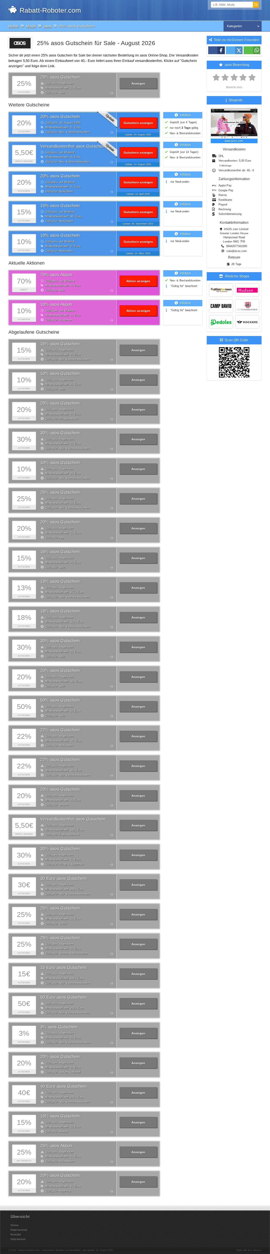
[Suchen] (256, 5)
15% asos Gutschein (60, 205)
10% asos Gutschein (60, 235)
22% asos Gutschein (60, 730)
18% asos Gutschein (60, 611)
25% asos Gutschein (60, 77)
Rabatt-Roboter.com (49, 10)
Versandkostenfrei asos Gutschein (72, 146)
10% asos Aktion (56, 304)
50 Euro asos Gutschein (63, 997)
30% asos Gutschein (60, 433)
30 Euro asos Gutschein (63, 878)
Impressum (18, 1239)
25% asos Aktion (56, 1145)
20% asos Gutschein (60, 116)
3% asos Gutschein (58, 1027)
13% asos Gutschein (60, 581)
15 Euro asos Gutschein (63, 967)
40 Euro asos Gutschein (63, 1086)
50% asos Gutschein (60, 700)
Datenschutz (19, 1229)
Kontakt (16, 1234)
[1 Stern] (216, 77)
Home (15, 1225)
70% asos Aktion (56, 274)
